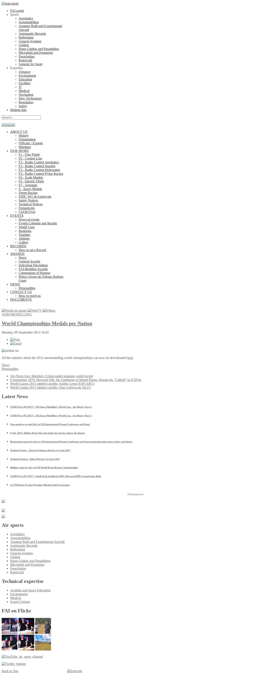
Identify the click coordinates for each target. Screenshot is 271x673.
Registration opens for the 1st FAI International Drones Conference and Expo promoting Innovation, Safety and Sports (71, 441)
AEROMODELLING (17, 314)
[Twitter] (14, 664)
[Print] (15, 339)
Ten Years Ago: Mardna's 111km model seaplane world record (51, 376)
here (130, 358)
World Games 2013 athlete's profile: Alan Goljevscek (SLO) (50, 387)
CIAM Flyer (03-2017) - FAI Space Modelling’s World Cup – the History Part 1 (51, 415)
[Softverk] (74, 671)
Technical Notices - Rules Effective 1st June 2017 (35, 459)
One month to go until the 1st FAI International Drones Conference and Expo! (50, 424)
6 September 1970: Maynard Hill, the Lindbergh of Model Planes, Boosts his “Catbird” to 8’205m (75, 380)
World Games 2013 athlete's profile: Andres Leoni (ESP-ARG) (52, 383)
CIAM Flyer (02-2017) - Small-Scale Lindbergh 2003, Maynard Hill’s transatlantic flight (55, 476)
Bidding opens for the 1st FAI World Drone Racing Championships (44, 467)
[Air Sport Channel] (22, 656)
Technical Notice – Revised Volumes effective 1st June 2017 (40, 450)
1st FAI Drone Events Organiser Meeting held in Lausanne (40, 485)
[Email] (15, 343)
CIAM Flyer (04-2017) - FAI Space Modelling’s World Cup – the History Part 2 (51, 407)
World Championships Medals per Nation (47, 323)
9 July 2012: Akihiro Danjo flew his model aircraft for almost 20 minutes (47, 433)
